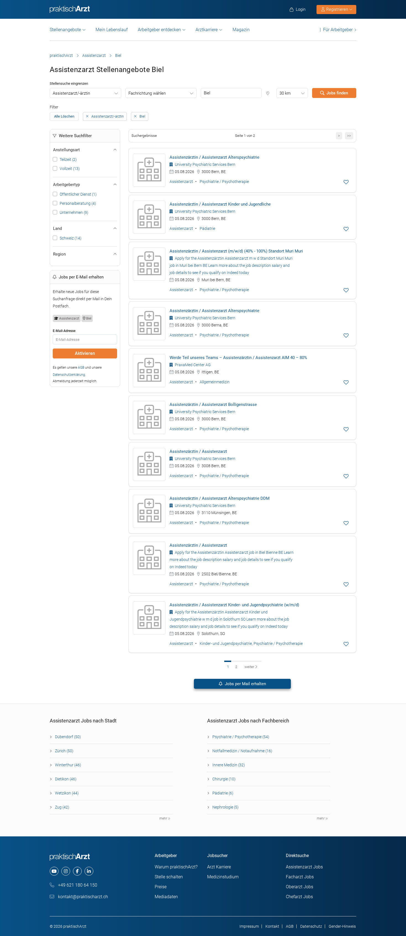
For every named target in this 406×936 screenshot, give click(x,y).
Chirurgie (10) (224, 779)
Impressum (249, 926)
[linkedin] (89, 871)
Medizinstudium (223, 876)
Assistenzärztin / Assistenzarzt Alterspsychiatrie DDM (220, 498)
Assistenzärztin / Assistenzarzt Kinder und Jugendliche (220, 204)
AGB (81, 367)
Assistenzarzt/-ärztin (71, 93)
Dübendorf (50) (68, 737)
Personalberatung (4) (78, 203)
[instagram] (65, 871)
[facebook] (77, 871)
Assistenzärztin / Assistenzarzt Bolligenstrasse (213, 404)
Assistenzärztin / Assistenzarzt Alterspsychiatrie (214, 157)
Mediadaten (166, 896)
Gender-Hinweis (342, 926)
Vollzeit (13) (70, 168)
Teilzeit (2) (68, 159)
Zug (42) (62, 807)
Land (57, 228)
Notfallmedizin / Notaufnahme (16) (242, 751)
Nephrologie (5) (225, 807)
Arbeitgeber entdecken (159, 29)
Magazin (241, 29)
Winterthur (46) (68, 765)
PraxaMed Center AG (192, 365)
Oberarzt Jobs (299, 886)
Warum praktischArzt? (176, 866)
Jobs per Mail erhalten (245, 683)
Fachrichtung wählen (147, 93)
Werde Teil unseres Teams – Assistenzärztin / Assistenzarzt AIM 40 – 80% (238, 357)
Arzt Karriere (219, 866)
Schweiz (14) (70, 238)
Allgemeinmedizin (215, 382)
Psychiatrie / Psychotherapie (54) (240, 737)
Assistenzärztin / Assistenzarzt (198, 451)
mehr (163, 818)
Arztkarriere (207, 29)
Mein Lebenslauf (112, 29)
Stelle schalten (169, 876)
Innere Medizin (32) (228, 765)
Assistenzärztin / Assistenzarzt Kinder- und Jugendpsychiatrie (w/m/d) (234, 604)
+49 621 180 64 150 (77, 885)
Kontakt (272, 926)
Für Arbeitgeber (338, 29)
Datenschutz (311, 926)
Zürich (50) (64, 751)
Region (59, 254)
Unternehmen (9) (74, 212)
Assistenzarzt (94, 55)
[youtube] (54, 871)
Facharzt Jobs (300, 876)
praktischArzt (61, 55)
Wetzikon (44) (67, 793)
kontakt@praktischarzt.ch (82, 896)
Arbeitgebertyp (66, 184)
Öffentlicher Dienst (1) (78, 194)
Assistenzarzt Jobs (304, 866)
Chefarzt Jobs (299, 896)
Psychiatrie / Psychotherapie (224, 181)
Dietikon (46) (66, 779)
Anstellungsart (66, 149)
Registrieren (337, 9)
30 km (285, 93)
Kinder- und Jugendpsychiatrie (226, 643)
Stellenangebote (65, 29)
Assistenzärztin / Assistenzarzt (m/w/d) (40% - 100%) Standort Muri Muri (236, 251)
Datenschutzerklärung (69, 375)
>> (349, 136)
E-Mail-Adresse (64, 331)
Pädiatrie (207, 228)
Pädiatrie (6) (222, 793)
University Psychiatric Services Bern (204, 164)
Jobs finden (337, 93)
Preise (161, 886)
